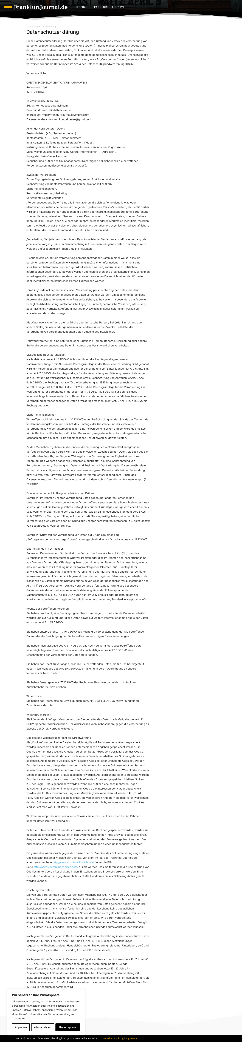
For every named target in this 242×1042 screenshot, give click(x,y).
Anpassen (21, 1027)
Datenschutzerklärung (112, 1038)
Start (28, 26)
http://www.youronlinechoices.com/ (56, 867)
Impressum (131, 1038)
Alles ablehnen (42, 1027)
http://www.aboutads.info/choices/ (74, 862)
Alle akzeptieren (67, 1027)
